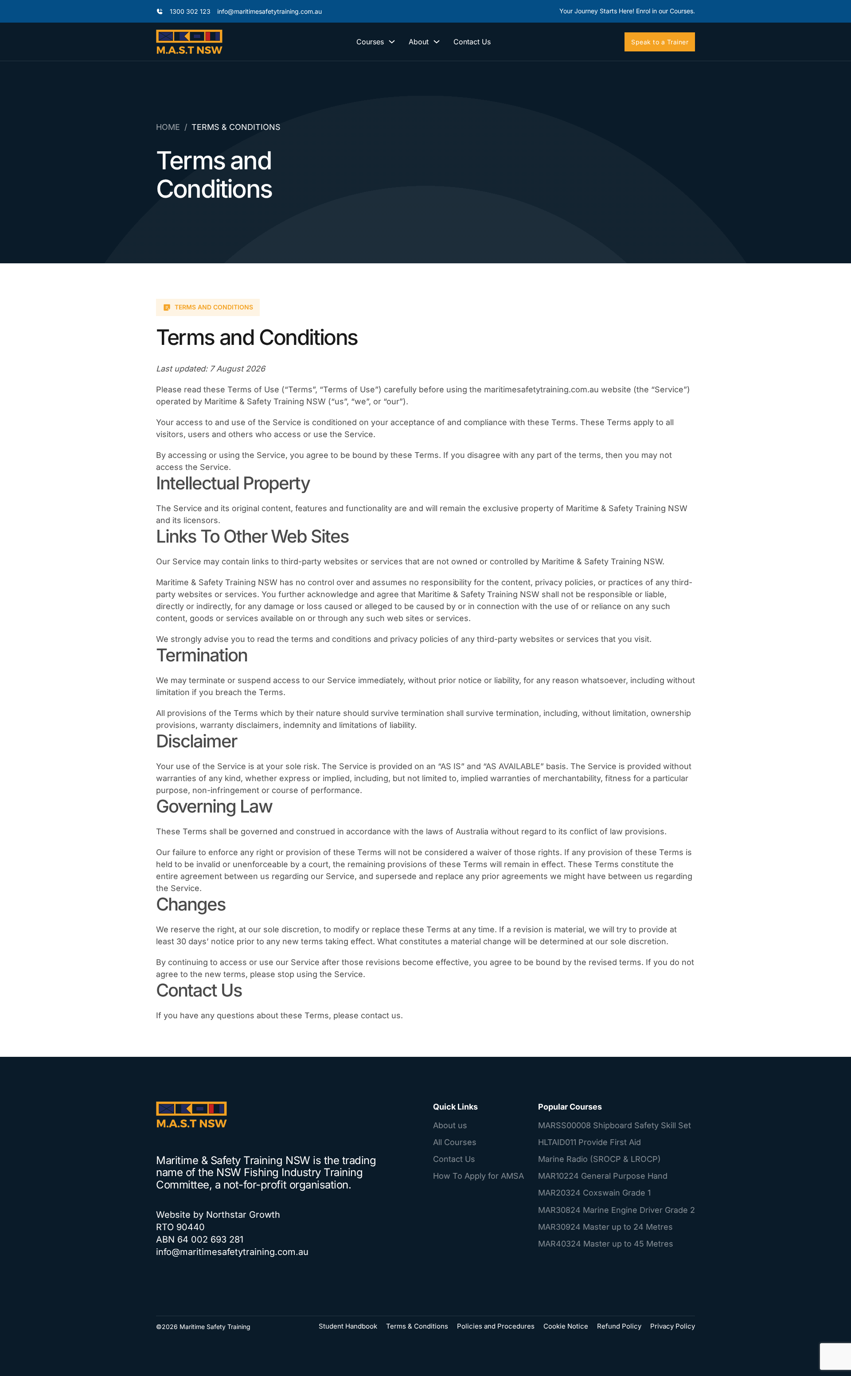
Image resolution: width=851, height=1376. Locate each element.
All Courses (454, 1142)
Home (168, 127)
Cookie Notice (565, 1326)
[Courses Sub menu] (391, 41)
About (419, 41)
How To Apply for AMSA (478, 1176)
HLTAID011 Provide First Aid (589, 1142)
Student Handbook (348, 1326)
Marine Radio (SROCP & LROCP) (599, 1159)
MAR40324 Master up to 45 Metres (605, 1243)
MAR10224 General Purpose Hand (603, 1176)
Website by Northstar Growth (218, 1214)
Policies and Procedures (496, 1326)
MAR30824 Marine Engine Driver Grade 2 (616, 1210)
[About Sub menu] (436, 41)
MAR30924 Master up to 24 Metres (605, 1226)
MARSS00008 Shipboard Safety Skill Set (614, 1125)
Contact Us (472, 41)
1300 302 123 (190, 11)
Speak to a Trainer (659, 42)
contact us (381, 1015)
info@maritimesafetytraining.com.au (269, 11)
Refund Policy (619, 1326)
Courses (370, 41)
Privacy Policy (672, 1326)
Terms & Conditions (417, 1326)
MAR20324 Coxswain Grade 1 (594, 1192)
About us (450, 1125)
